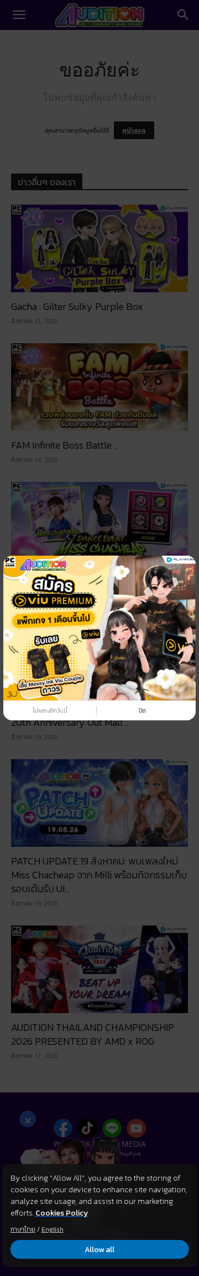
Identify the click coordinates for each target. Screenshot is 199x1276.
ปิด (142, 710)
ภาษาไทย (23, 1229)
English (52, 1229)
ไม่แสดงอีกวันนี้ (50, 710)
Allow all (99, 1249)
